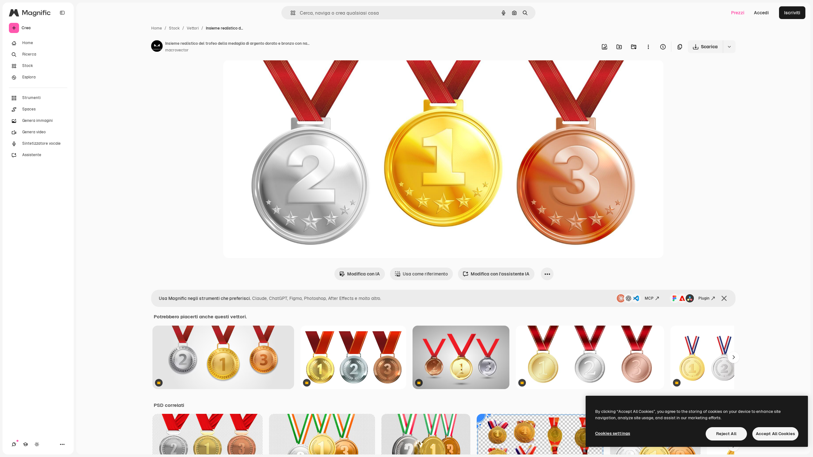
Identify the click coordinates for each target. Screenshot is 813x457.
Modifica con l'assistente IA (500, 274)
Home (156, 28)
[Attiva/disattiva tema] (37, 444)
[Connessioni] (14, 444)
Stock (174, 28)
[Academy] (25, 444)
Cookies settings (612, 433)
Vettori (193, 28)
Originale (265, 72)
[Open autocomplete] (290, 12)
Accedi (761, 13)
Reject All (726, 433)
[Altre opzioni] (648, 46)
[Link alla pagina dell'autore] (157, 47)
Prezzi (737, 13)
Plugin (703, 298)
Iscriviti (792, 13)
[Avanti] (733, 357)
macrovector (177, 50)
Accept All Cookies (775, 433)
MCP (649, 298)
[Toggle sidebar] (62, 13)
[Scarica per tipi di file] (729, 46)
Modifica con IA (363, 274)
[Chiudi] (724, 298)
